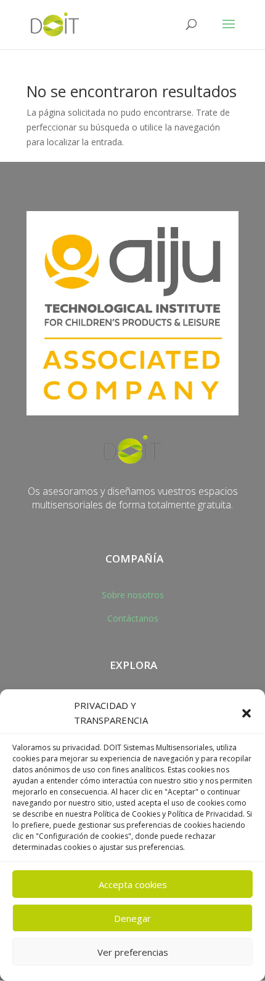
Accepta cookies (133, 884)
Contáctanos (132, 618)
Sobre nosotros (133, 595)
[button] (246, 713)
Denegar (132, 918)
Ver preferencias (132, 952)
